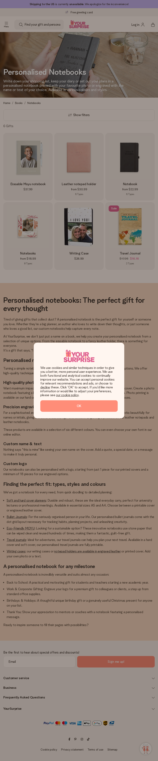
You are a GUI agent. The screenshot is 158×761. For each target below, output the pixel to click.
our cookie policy (67, 395)
